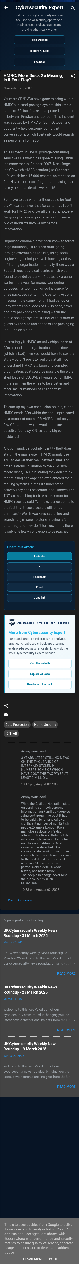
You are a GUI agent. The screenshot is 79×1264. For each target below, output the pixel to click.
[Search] (72, 9)
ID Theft (11, 734)
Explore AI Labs (39, 50)
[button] (72, 76)
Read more (66, 973)
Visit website (39, 39)
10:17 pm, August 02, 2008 (40, 784)
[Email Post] (6, 716)
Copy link (39, 597)
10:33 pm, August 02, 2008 (40, 890)
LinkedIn (39, 556)
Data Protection (17, 725)
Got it (53, 1259)
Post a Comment (20, 900)
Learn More (33, 1259)
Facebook (39, 577)
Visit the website (40, 663)
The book (39, 61)
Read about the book (40, 684)
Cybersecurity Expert (39, 7)
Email (39, 587)
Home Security (45, 725)
